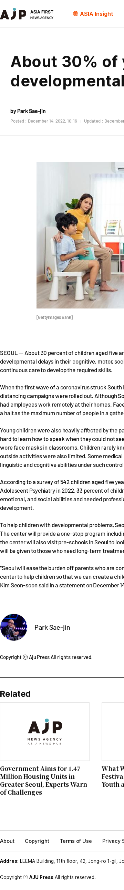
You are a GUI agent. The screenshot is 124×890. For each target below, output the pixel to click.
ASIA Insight (96, 13)
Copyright (37, 841)
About (7, 841)
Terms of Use (76, 841)
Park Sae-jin (52, 627)
